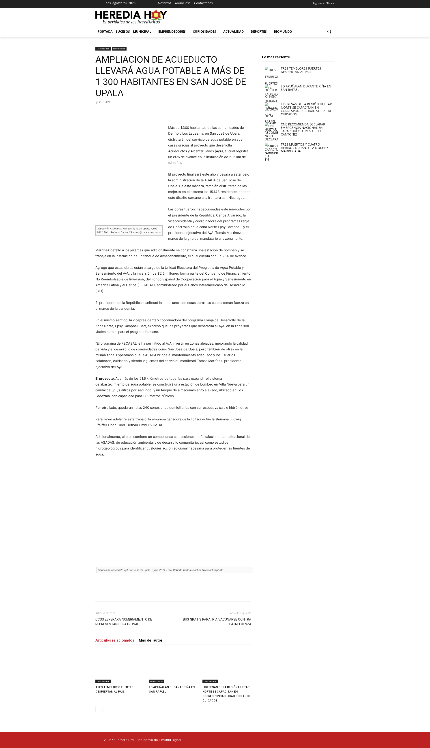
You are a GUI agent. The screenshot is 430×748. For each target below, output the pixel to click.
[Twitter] (348, 740)
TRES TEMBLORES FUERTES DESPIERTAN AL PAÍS (301, 70)
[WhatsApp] (158, 112)
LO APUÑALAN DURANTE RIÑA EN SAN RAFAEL (306, 88)
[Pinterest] (147, 112)
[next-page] (105, 709)
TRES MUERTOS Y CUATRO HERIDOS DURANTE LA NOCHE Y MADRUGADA (305, 148)
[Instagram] (247, 4)
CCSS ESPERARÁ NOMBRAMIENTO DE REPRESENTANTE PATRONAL (123, 621)
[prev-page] (98, 709)
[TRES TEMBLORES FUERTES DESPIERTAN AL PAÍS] (119, 666)
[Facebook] (239, 4)
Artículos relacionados (114, 640)
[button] (329, 31)
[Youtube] (263, 4)
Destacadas (103, 48)
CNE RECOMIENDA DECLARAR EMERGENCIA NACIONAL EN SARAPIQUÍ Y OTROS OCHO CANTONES (303, 129)
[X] (255, 4)
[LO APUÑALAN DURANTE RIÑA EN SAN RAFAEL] (173, 666)
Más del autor (150, 640)
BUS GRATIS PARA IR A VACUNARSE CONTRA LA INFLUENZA (217, 621)
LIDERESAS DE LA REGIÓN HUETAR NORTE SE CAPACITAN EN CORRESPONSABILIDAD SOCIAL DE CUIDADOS (306, 109)
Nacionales (119, 48)
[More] (168, 112)
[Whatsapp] (369, 740)
